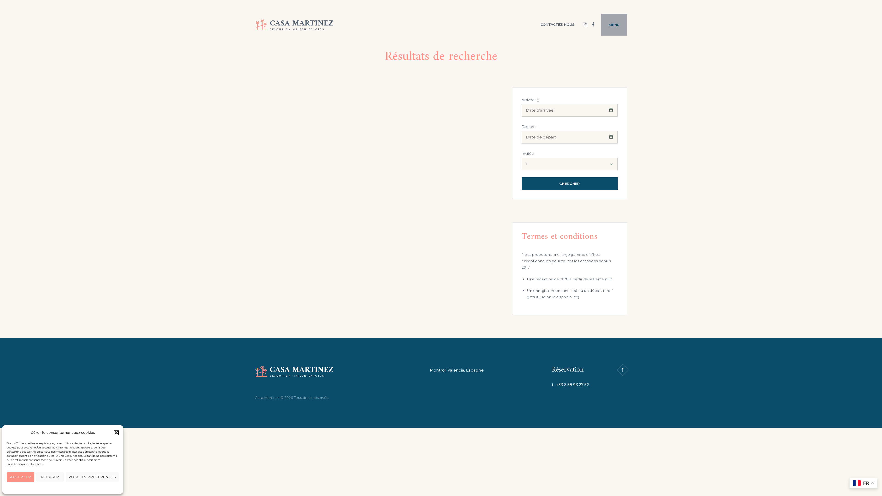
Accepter (20, 477)
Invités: (528, 153)
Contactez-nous (557, 24)
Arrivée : (530, 100)
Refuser (50, 477)
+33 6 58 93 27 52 (572, 384)
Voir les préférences (92, 477)
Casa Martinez (302, 24)
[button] (116, 432)
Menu (614, 25)
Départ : (530, 126)
